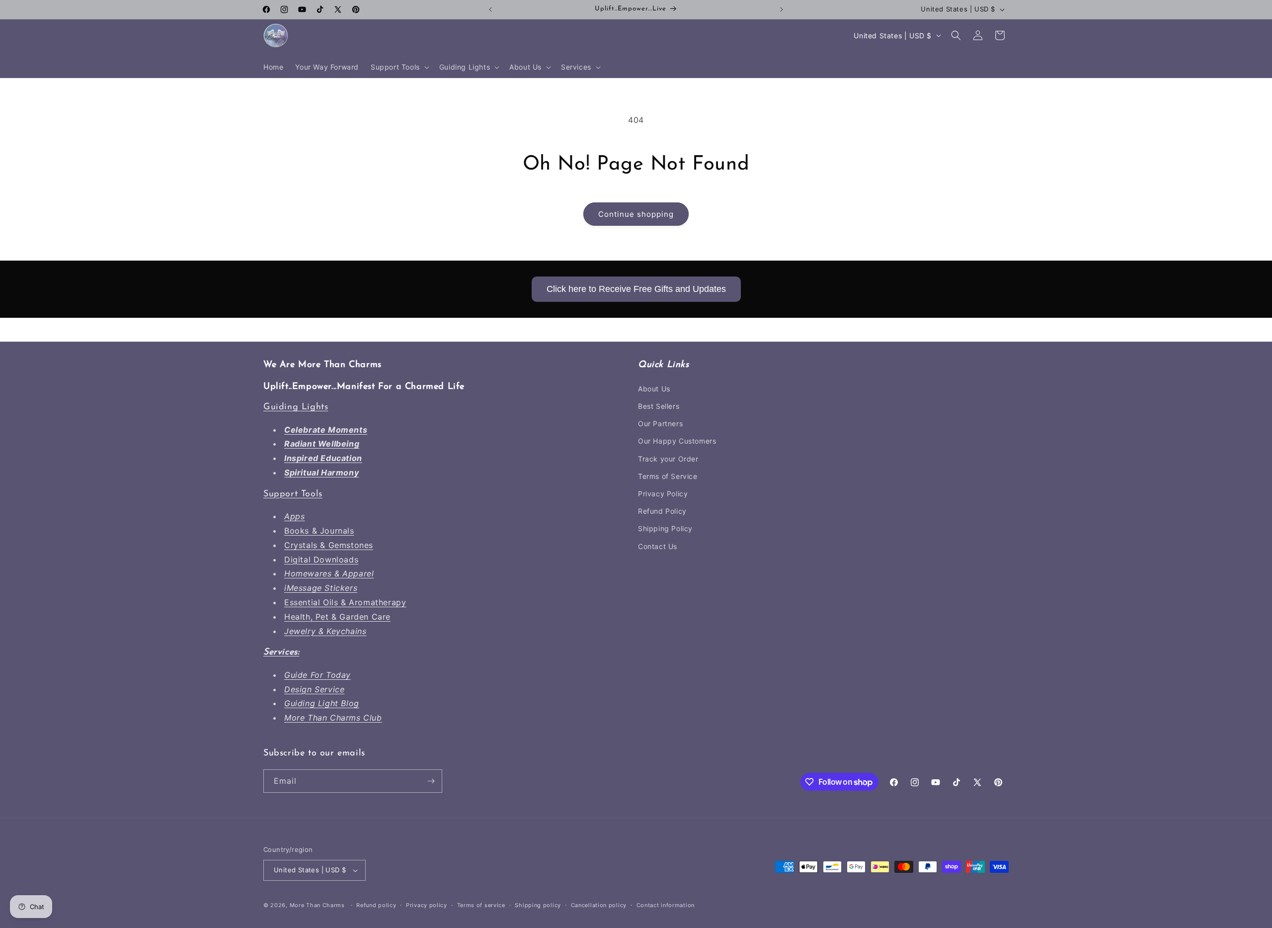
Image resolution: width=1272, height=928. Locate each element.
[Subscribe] (431, 781)
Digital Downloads (321, 559)
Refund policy (376, 905)
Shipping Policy (665, 528)
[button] (399, 67)
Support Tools (292, 494)
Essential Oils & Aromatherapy (345, 602)
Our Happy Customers (677, 441)
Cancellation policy (599, 905)
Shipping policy (538, 905)
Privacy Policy (663, 493)
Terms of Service (668, 476)
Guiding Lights (295, 407)
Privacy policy (426, 905)
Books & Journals (319, 531)
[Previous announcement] (490, 9)
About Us (654, 388)
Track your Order (668, 459)
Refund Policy (662, 511)
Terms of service (481, 905)
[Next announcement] (782, 9)
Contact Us (657, 546)
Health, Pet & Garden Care (337, 617)
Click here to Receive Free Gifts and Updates (636, 289)
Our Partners (660, 423)
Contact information (665, 905)
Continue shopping (636, 214)
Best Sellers (658, 406)
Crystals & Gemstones (328, 545)
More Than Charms (318, 905)
